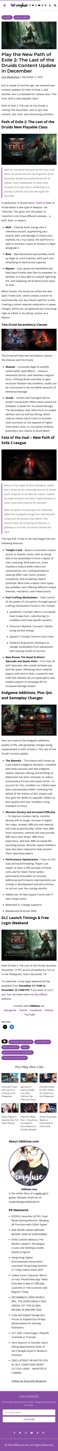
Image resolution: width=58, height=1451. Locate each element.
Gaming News (21, 17)
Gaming (7, 17)
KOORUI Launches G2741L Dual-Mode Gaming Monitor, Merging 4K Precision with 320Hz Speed (30, 1220)
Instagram (10, 1010)
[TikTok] (42, 5)
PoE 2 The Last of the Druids (17, 1052)
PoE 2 (25, 1047)
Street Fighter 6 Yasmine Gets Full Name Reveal (9, 1120)
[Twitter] (33, 5)
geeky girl (41, 1193)
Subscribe (29, 1419)
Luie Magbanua (10, 77)
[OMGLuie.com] (19, 5)
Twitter (49, 1010)
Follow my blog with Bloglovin (29, 1381)
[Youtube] (39, 5)
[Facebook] (30, 5)
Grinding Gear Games (21, 1042)
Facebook (36, 1010)
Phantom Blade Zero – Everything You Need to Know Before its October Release (29, 1123)
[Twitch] (46, 5)
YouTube (29, 1014)
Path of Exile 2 (44, 202)
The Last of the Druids (14, 1058)
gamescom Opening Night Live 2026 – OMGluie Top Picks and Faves (28, 1093)
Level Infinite (42, 1042)
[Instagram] (36, 5)
